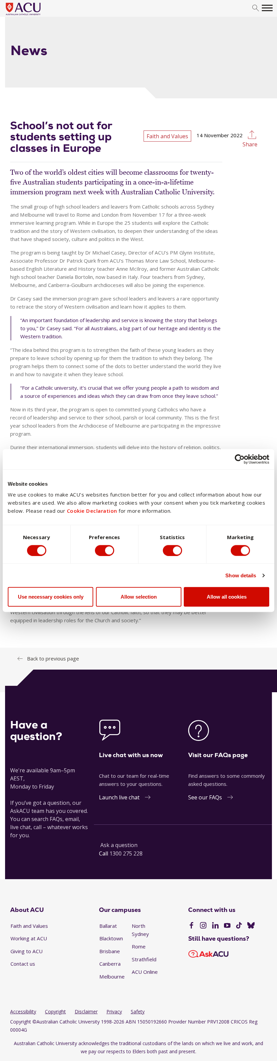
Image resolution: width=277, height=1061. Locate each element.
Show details (240, 575)
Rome (139, 946)
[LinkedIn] (215, 926)
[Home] (33, 15)
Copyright (55, 1011)
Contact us (22, 963)
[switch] (104, 550)
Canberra (110, 963)
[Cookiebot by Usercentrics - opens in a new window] (239, 459)
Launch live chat (119, 797)
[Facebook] (191, 926)
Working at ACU (28, 938)
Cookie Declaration (92, 510)
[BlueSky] (251, 926)
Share (250, 144)
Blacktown (111, 938)
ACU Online (145, 971)
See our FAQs (205, 797)
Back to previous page (53, 658)
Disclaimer (86, 1011)
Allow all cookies (227, 597)
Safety (138, 1011)
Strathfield (144, 959)
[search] (255, 8)
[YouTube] (227, 926)
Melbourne (112, 976)
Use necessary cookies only (50, 597)
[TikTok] (239, 926)
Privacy (114, 1011)
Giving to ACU (26, 951)
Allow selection (139, 597)
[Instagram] (203, 926)
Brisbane (109, 951)
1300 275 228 (126, 853)
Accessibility (23, 1011)
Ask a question (118, 845)
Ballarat (108, 925)
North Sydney (140, 929)
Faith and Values (29, 925)
